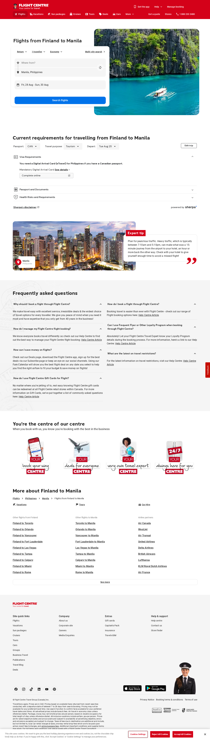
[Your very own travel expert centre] (128, 456)
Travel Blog (18, 665)
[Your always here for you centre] (174, 456)
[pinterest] (54, 689)
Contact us (156, 625)
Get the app (143, 7)
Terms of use (191, 699)
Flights (21, 14)
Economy (54, 51)
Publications (19, 660)
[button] (105, 582)
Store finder (156, 630)
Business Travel (20, 655)
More (128, 14)
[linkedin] (39, 689)
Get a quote (154, 14)
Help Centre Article (91, 339)
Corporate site (66, 625)
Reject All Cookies (160, 734)
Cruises (77, 14)
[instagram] (23, 689)
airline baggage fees (50, 726)
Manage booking (175, 7)
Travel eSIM (110, 635)
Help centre (156, 620)
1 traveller (37, 51)
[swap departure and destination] (100, 67)
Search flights (60, 100)
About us (63, 620)
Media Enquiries (66, 635)
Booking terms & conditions (169, 699)
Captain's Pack (112, 625)
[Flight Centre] (25, 604)
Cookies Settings (138, 734)
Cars (118, 14)
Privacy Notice (147, 699)
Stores (168, 14)
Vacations (38, 14)
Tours (92, 14)
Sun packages (58, 14)
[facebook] (16, 689)
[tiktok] (31, 689)
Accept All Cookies (182, 734)
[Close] (205, 734)
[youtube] (47, 689)
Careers (62, 630)
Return (20, 51)
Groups (16, 650)
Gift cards (110, 620)
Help (156, 7)
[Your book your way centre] (35, 456)
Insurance (110, 630)
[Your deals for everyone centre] (82, 456)
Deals (105, 14)
